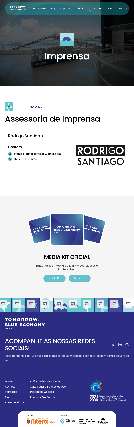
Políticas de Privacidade (45, 381)
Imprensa (65, 8)
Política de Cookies (42, 392)
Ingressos (11, 392)
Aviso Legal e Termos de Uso (48, 387)
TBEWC (80, 8)
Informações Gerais (42, 397)
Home (8, 381)
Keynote (10, 387)
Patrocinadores (37, 8)
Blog (53, 8)
